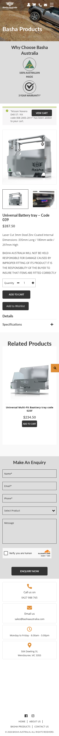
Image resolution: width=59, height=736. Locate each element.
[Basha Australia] (9, 5)
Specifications (12, 324)
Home (22, 721)
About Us (35, 721)
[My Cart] (34, 4)
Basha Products (20, 726)
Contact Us (41, 726)
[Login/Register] (29, 4)
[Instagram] (32, 716)
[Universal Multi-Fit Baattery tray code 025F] (29, 375)
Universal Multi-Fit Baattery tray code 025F (29, 409)
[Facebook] (26, 716)
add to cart (29, 424)
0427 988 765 (29, 597)
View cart (42, 113)
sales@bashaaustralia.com (29, 619)
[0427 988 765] (40, 5)
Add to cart (16, 294)
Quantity (9, 283)
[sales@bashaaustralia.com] (45, 4)
